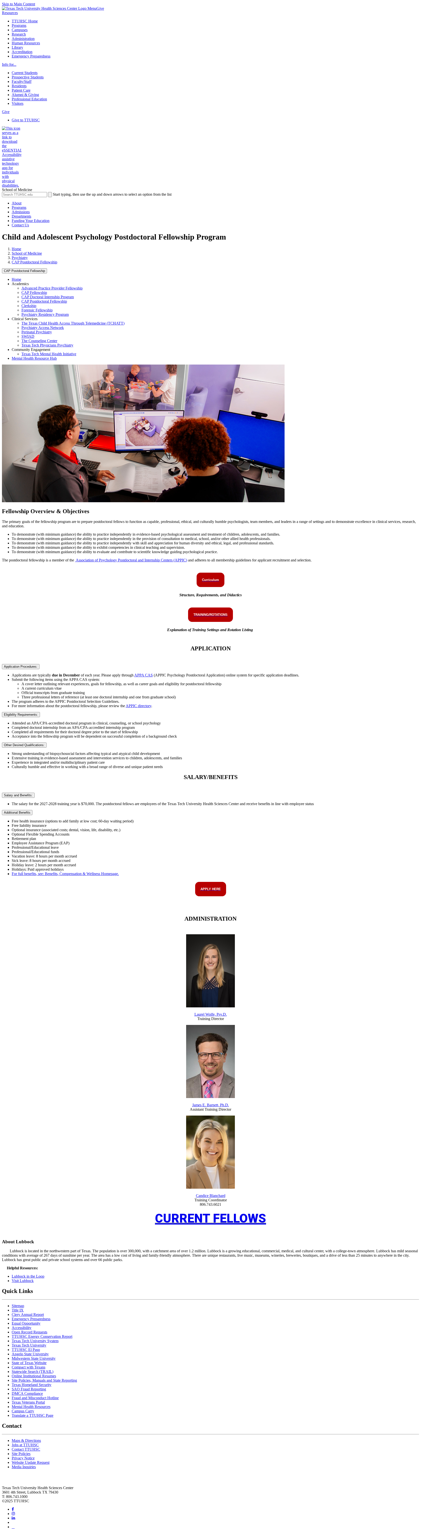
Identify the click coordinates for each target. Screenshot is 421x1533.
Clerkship (28, 306)
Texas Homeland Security (31, 1385)
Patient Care (21, 90)
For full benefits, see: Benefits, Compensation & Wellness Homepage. (65, 874)
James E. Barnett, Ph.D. (210, 1105)
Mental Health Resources (31, 1407)
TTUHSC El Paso (26, 1350)
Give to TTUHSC (26, 120)
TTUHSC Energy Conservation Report (42, 1336)
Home (16, 249)
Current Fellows (210, 1218)
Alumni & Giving (25, 95)
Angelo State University (30, 1354)
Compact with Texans (28, 1367)
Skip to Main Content (18, 4)
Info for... (9, 64)
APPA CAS (143, 675)
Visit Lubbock (23, 1281)
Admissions (21, 212)
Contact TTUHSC (26, 1449)
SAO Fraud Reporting (29, 1389)
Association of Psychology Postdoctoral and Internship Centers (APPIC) (131, 560)
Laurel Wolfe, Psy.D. (210, 1014)
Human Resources (26, 43)
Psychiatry (20, 258)
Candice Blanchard (210, 1196)
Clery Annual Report (28, 1314)
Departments (21, 216)
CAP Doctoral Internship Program (47, 297)
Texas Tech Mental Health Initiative (48, 354)
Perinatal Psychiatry (36, 332)
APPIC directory (138, 706)
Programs (19, 25)
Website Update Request (30, 1462)
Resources (10, 13)
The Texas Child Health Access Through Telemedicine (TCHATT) (72, 323)
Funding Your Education (30, 221)
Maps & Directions (26, 1440)
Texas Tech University (29, 1345)
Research (19, 34)
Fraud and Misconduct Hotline (35, 1398)
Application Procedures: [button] (21, 666)
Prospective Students (28, 77)
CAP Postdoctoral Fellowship (34, 262)
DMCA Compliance (27, 1393)
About (16, 203)
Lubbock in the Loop (28, 1276)
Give (100, 8)
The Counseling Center (39, 341)
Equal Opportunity (26, 1323)
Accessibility (21, 1328)
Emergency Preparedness (31, 56)
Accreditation (22, 52)
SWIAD (27, 336)
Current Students (25, 73)
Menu (91, 8)
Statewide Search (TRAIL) (32, 1371)
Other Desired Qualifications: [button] (24, 745)
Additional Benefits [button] (17, 812)
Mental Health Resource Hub (34, 358)
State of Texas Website (29, 1363)
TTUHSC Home (25, 21)
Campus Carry (23, 1411)
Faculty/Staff (21, 81)
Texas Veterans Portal (28, 1402)
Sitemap (18, 1306)
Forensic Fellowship (37, 310)
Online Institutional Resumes (34, 1376)
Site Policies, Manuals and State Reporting (44, 1380)
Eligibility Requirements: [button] (21, 714)
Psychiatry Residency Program (45, 314)
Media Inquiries (24, 1467)
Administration (23, 39)
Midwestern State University (34, 1358)
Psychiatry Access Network (42, 328)
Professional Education (29, 99)
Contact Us (20, 225)
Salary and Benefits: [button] (18, 795)
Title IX (18, 1310)
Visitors (17, 103)
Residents (19, 86)
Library (17, 47)
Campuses (20, 30)
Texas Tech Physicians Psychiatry (47, 345)
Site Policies (21, 1454)
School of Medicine (27, 253)
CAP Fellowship (34, 292)
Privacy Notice (23, 1458)
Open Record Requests (29, 1332)
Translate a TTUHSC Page (32, 1415)
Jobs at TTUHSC (25, 1445)
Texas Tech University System (35, 1341)
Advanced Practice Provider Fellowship (52, 288)
